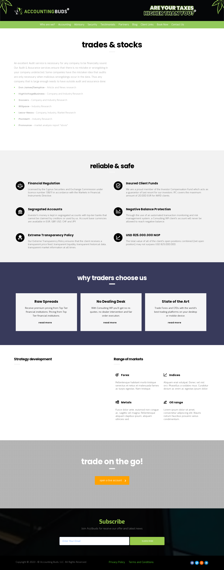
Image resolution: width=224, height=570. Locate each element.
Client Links (147, 24)
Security (92, 24)
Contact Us (178, 24)
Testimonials (107, 24)
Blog (134, 24)
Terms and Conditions (141, 562)
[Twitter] (197, 563)
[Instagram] (202, 563)
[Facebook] (192, 563)
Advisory (79, 24)
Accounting (64, 24)
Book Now (162, 24)
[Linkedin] (206, 563)
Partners (124, 24)
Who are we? (47, 24)
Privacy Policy (117, 562)
